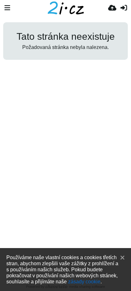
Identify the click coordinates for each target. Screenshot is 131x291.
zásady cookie (84, 281)
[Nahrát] (112, 8)
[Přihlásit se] (124, 8)
